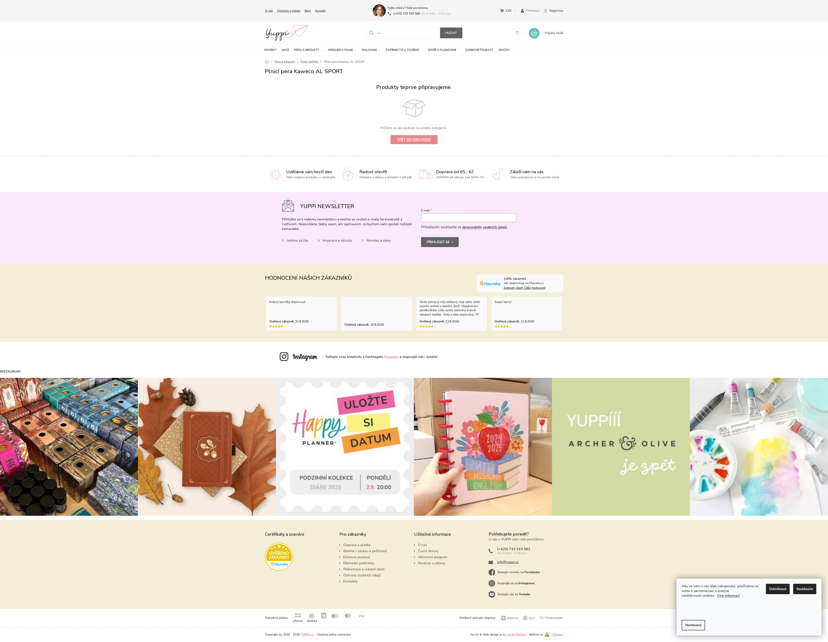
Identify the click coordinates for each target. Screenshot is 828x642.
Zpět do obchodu (414, 139)
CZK (509, 11)
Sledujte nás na (513, 594)
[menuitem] (270, 50)
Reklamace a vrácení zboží (363, 569)
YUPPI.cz (307, 634)
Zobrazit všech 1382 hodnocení (525, 288)
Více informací (728, 595)
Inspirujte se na (515, 583)
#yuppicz (391, 356)
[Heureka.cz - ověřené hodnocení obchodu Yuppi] (279, 557)
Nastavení (693, 625)
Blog (308, 11)
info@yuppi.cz (508, 562)
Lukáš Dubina (516, 634)
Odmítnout (777, 589)
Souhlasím (804, 589)
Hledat (451, 33)
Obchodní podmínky (358, 563)
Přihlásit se (438, 242)
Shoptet (557, 634)
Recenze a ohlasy (431, 563)
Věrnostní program (432, 557)
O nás (269, 11)
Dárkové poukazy (356, 557)
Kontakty (350, 581)
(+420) (406, 13)
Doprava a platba (288, 11)
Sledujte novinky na (518, 572)
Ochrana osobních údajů (362, 575)
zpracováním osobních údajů (484, 227)
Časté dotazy (428, 551)
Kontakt (320, 11)
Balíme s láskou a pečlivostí (365, 551)
